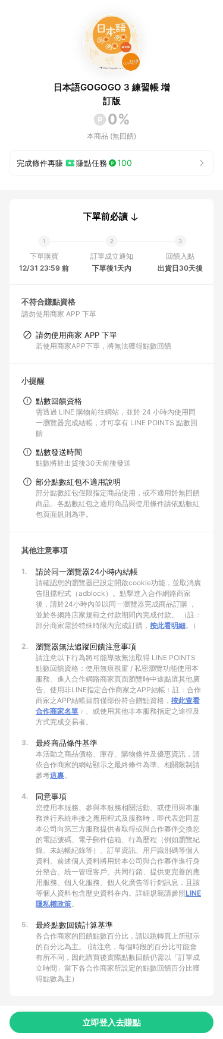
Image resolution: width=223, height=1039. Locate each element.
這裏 (57, 775)
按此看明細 (168, 625)
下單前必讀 (105, 216)
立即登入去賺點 (112, 1022)
